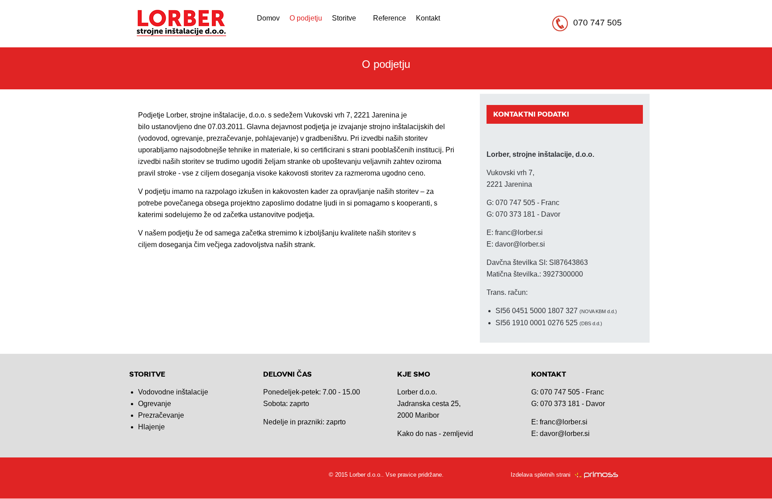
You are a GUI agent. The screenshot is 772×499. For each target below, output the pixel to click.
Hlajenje (151, 427)
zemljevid (458, 433)
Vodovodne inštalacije (173, 392)
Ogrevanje (154, 403)
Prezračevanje (161, 415)
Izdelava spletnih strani (541, 474)
